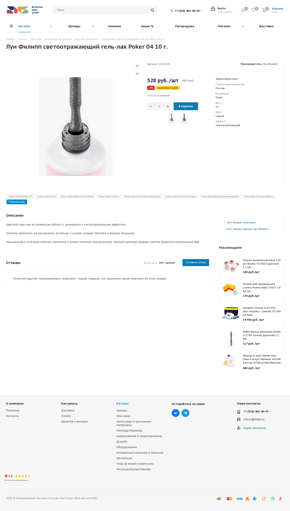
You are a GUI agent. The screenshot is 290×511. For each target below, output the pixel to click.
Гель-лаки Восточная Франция (142, 196)
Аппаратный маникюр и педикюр (139, 452)
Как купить (69, 403)
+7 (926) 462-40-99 (187, 11)
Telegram (185, 413)
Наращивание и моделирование (139, 436)
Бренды (121, 410)
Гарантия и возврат (74, 421)
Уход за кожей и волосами (135, 463)
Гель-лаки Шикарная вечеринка (220, 196)
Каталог (122, 403)
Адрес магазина (254, 428)
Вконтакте (176, 413)
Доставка (67, 410)
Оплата (66, 416)
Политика (12, 410)
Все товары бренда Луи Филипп (247, 229)
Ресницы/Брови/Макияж (133, 469)
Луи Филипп (270, 64)
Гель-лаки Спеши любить (258, 196)
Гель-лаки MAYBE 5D (20, 196)
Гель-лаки (123, 416)
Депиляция (124, 458)
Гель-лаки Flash (46, 196)
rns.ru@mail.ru (254, 419)
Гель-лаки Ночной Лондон (181, 196)
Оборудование (126, 447)
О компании (15, 403)
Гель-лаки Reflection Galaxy (77, 196)
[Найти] (152, 10)
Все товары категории (241, 222)
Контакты (12, 416)
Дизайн (121, 441)
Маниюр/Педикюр (129, 430)
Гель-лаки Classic (109, 196)
